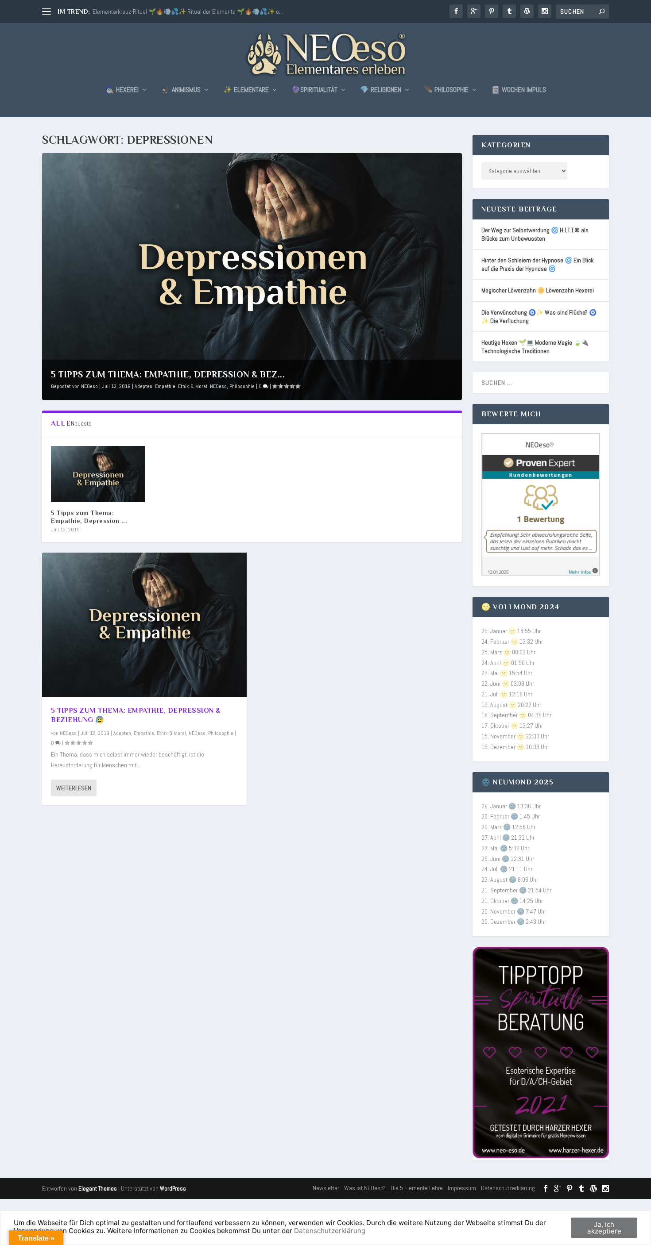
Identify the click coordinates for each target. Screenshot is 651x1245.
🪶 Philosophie (446, 90)
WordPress (173, 1188)
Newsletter (326, 1188)
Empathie (165, 386)
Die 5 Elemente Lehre (417, 1188)
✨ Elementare (246, 90)
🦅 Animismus (181, 90)
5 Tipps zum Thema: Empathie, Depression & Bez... (168, 374)
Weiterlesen (73, 788)
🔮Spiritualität (314, 90)
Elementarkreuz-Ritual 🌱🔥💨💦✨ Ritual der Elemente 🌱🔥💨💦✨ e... (188, 11)
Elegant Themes (97, 1188)
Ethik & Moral (192, 386)
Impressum (462, 1188)
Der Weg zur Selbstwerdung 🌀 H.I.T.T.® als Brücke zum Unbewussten (535, 234)
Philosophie (242, 386)
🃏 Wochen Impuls (518, 90)
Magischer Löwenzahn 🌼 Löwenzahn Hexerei (537, 290)
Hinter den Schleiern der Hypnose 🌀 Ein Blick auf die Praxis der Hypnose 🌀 (537, 264)
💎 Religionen (380, 90)
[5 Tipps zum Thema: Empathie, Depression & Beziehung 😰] (98, 474)
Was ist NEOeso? (365, 1188)
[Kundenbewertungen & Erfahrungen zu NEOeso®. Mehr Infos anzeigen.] (540, 573)
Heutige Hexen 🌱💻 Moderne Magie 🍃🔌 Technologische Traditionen (535, 346)
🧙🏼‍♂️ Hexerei (122, 90)
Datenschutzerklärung (508, 1188)
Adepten (143, 386)
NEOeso (89, 386)
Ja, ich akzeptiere (604, 1227)
